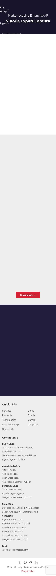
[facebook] (20, 562)
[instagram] (25, 562)
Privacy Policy (28, 571)
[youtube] (30, 562)
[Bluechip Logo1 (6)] (11, 34)
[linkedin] (36, 562)
